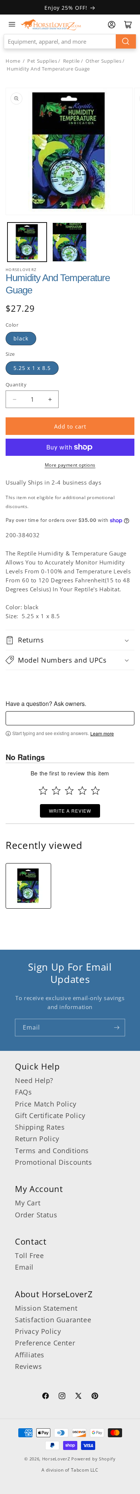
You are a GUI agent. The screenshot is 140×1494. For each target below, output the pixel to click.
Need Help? (34, 1080)
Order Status (36, 1214)
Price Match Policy (46, 1103)
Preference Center (45, 1342)
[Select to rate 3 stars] (69, 790)
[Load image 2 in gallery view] (70, 242)
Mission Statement (46, 1308)
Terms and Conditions (52, 1150)
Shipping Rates (40, 1127)
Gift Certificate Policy (50, 1115)
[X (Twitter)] (78, 1397)
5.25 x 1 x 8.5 (32, 367)
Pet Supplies (42, 60)
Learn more (102, 734)
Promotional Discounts (53, 1162)
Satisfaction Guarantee (53, 1319)
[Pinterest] (95, 1397)
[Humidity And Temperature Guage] (28, 886)
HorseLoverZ (56, 1459)
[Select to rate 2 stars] (56, 790)
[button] (70, 640)
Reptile (71, 60)
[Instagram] (62, 1397)
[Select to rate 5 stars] (95, 790)
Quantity (16, 384)
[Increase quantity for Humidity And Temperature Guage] (49, 399)
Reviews (28, 1366)
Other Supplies (103, 60)
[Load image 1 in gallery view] (27, 242)
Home (13, 60)
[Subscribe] (116, 1027)
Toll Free (29, 1255)
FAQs (23, 1091)
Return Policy (37, 1138)
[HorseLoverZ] (51, 24)
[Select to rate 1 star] (43, 790)
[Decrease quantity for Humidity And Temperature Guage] (14, 399)
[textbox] (70, 718)
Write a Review (70, 810)
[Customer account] (111, 25)
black (20, 338)
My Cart (27, 1202)
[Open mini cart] (128, 25)
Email (24, 1267)
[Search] (126, 41)
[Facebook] (45, 1397)
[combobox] (70, 41)
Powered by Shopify (93, 1459)
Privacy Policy (38, 1331)
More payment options (70, 465)
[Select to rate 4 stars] (82, 790)
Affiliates (29, 1354)
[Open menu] (12, 24)
